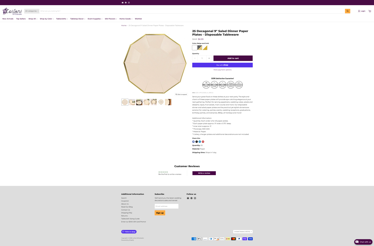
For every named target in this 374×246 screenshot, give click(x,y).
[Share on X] (196, 142)
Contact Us (125, 210)
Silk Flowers (110, 19)
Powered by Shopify (127, 240)
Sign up (160, 213)
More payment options (223, 70)
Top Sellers (21, 19)
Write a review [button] (204, 173)
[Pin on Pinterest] (203, 142)
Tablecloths (61, 19)
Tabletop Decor (77, 19)
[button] (125, 102)
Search (124, 198)
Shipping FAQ (126, 213)
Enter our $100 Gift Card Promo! (133, 222)
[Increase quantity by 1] (209, 58)
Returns (124, 216)
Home (123, 25)
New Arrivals (7, 19)
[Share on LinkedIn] (200, 142)
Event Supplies (94, 19)
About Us (125, 204)
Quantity (195, 53)
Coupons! (125, 201)
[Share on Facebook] (193, 142)
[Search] (347, 11)
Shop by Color (46, 19)
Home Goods (125, 19)
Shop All (32, 19)
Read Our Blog (127, 207)
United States (242, 231)
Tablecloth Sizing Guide (130, 219)
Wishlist (138, 19)
